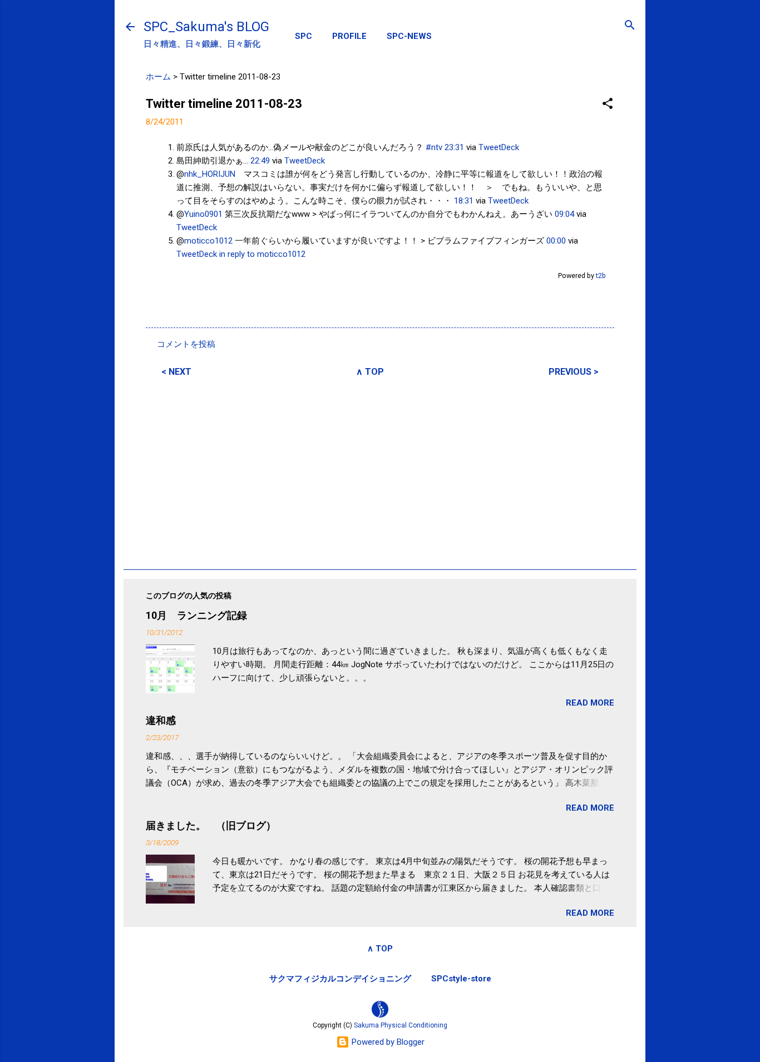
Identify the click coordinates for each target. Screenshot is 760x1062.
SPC (303, 36)
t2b (601, 275)
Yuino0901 (203, 214)
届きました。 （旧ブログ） (211, 825)
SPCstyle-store (461, 979)
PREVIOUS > (574, 371)
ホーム (158, 77)
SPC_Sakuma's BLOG (206, 26)
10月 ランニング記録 (196, 615)
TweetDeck (498, 147)
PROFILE (349, 36)
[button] (607, 104)
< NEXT (176, 371)
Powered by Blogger (387, 1042)
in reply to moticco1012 (262, 254)
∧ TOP (370, 371)
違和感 (161, 720)
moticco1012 (208, 241)
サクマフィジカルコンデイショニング (340, 979)
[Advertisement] (380, 471)
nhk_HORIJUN (209, 174)
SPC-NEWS (409, 36)
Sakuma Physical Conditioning (400, 1025)
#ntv (434, 147)
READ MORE (590, 703)
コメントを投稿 (186, 344)
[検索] (629, 25)
